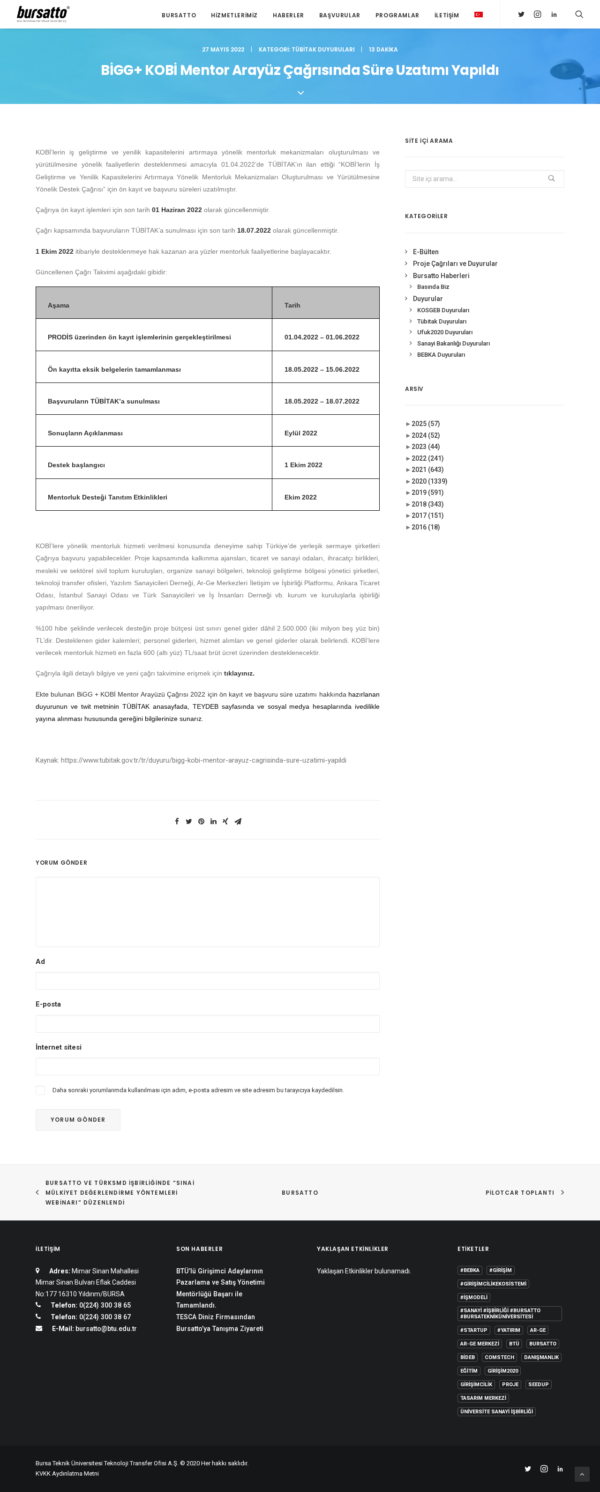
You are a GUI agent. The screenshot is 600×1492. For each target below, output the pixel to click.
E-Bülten (426, 252)
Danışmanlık (541, 1357)
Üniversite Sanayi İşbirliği (496, 1412)
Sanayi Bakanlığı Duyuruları (453, 343)
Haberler (288, 15)
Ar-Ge (538, 1330)
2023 (426, 446)
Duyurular (428, 298)
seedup (538, 1385)
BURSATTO (300, 1193)
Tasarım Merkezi (483, 1398)
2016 (426, 527)
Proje (510, 1385)
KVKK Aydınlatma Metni (67, 1473)
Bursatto (179, 15)
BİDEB (467, 1357)
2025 (426, 423)
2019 (428, 492)
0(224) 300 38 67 (104, 1317)
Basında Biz (433, 286)
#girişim (500, 1270)
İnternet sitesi (59, 1047)
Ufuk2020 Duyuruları (444, 332)
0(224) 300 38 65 (104, 1305)
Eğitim (469, 1371)
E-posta (48, 1004)
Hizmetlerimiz (234, 15)
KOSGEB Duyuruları (443, 310)
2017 (428, 515)
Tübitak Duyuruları (323, 49)
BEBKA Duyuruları (441, 354)
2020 (430, 481)
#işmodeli (474, 1297)
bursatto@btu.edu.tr (106, 1328)
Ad (40, 961)
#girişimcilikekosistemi (493, 1284)
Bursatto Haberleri (441, 275)
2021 (428, 469)
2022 (428, 458)
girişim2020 (503, 1371)
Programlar (397, 15)
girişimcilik (476, 1385)
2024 (426, 435)
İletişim (447, 15)
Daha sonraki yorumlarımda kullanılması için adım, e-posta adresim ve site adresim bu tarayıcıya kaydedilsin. (198, 1090)
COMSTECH (499, 1357)
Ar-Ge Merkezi (479, 1344)
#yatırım (508, 1330)
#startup (474, 1330)
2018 (428, 504)
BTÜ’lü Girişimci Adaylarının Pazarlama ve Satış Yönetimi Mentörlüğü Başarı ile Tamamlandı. (220, 1288)
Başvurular (339, 15)
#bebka (470, 1270)
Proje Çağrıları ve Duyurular (455, 263)
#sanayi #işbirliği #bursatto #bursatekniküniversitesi (500, 1314)
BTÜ (514, 1344)
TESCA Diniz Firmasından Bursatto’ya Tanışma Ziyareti (219, 1322)
